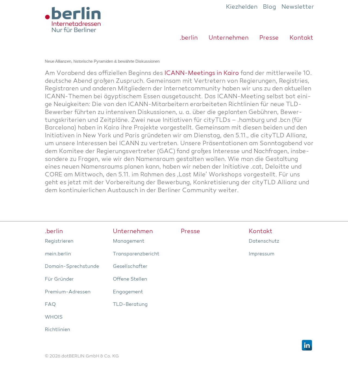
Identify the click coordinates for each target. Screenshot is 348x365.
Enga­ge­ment (128, 292)
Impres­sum (261, 254)
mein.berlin (58, 254)
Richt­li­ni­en (57, 329)
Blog (269, 7)
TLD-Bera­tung (130, 304)
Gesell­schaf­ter (130, 266)
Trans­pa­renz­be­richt (136, 254)
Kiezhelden (241, 7)
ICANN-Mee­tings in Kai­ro (201, 73)
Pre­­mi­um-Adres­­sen (68, 292)
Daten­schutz (264, 241)
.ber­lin (189, 38)
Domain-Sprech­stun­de (72, 266)
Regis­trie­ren (59, 241)
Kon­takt (301, 38)
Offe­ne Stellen (130, 279)
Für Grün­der (59, 279)
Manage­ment (128, 241)
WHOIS (54, 317)
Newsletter (297, 7)
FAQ (50, 304)
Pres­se (269, 38)
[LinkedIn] (307, 345)
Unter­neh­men (228, 38)
